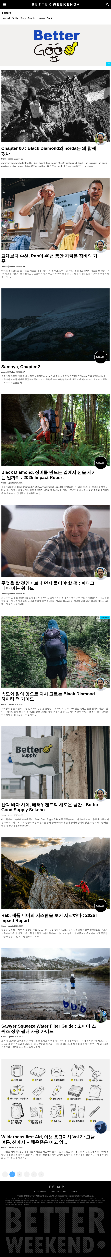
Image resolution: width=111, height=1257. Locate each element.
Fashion (32, 18)
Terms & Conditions (47, 1191)
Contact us (73, 1191)
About (36, 1191)
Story (23, 18)
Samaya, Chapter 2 (20, 366)
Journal (6, 18)
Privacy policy (62, 1191)
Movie (41, 18)
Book (49, 18)
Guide (15, 18)
